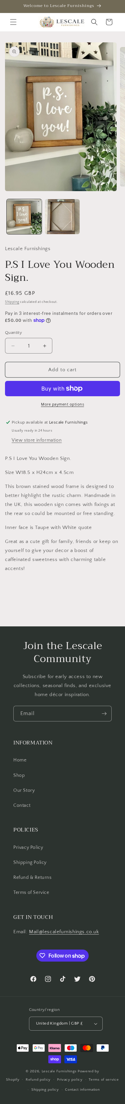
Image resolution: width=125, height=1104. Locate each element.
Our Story (24, 790)
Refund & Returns (32, 877)
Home (19, 760)
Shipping (12, 302)
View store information (37, 440)
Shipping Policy (30, 862)
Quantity (13, 332)
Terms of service (104, 1080)
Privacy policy (70, 1080)
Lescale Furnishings (59, 1071)
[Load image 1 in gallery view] (24, 216)
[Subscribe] (104, 713)
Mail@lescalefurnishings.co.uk (64, 932)
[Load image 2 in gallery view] (62, 216)
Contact (21, 805)
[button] (13, 22)
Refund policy (38, 1080)
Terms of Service (31, 892)
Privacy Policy (28, 847)
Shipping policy (45, 1090)
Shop (19, 775)
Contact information (82, 1090)
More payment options (62, 404)
